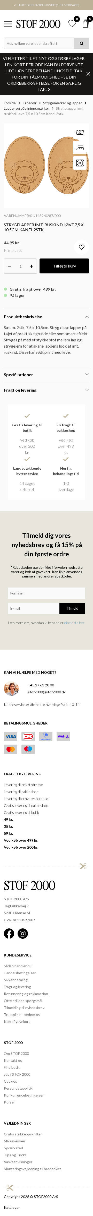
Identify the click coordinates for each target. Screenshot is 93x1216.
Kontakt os (13, 1060)
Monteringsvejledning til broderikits (32, 1169)
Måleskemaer (14, 1141)
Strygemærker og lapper (62, 103)
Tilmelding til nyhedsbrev (24, 1007)
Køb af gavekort (17, 1021)
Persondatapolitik (18, 1088)
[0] (86, 24)
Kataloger (12, 1207)
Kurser (9, 1102)
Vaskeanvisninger (18, 1162)
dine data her (74, 622)
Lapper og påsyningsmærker (26, 108)
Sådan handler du (18, 966)
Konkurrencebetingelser (24, 1095)
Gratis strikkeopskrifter (23, 1134)
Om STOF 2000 (16, 1053)
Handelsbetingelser (20, 973)
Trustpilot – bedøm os (22, 1014)
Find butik (12, 1067)
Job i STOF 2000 (17, 1074)
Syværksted (13, 1148)
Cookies (10, 1081)
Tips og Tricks (15, 1155)
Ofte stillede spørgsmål (23, 1000)
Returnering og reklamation (26, 993)
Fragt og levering (17, 987)
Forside (10, 103)
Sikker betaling (16, 980)
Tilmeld (72, 608)
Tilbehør (29, 103)
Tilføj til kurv (64, 265)
